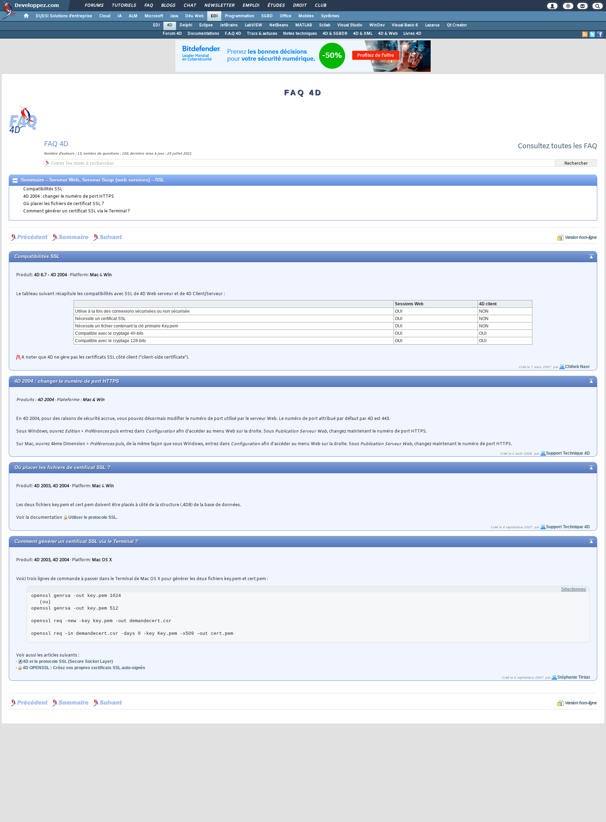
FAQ (148, 5)
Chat (189, 5)
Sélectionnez (573, 589)
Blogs (168, 5)
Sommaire (32, 180)
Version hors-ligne (580, 237)
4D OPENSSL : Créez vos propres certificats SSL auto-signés (84, 667)
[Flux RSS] (585, 34)
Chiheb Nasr (577, 366)
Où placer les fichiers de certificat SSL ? (63, 204)
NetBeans (278, 25)
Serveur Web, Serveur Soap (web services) (99, 180)
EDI (214, 16)
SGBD (267, 16)
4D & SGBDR (335, 33)
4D (170, 25)
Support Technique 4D (568, 453)
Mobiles (306, 16)
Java (174, 16)
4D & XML (362, 33)
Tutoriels (123, 5)
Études (276, 5)
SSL (159, 180)
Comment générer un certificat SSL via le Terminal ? (76, 211)
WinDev (377, 25)
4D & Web (388, 33)
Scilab (324, 25)
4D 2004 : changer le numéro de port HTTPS (68, 196)
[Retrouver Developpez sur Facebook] (599, 34)
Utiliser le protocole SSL (92, 517)
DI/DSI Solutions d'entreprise (64, 16)
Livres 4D (412, 33)
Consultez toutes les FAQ (557, 146)
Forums (94, 5)
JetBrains (229, 25)
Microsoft (153, 16)
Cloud (104, 16)
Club (320, 5)
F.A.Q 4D (233, 33)
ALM (133, 16)
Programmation (239, 16)
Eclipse (206, 25)
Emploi (251, 5)
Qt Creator (457, 25)
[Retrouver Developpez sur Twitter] (592, 34)
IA (119, 16)
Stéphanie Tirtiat (573, 677)
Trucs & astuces (262, 33)
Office (285, 16)
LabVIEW (253, 25)
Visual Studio (349, 25)
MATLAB (303, 25)
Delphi (186, 25)
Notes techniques (300, 33)
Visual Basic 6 (405, 25)
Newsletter (219, 5)
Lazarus (432, 25)
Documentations (203, 33)
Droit (299, 5)
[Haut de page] (585, 256)
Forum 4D (172, 33)
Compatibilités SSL (42, 189)
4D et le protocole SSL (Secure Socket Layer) (68, 661)
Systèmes (330, 16)
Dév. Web (194, 16)
